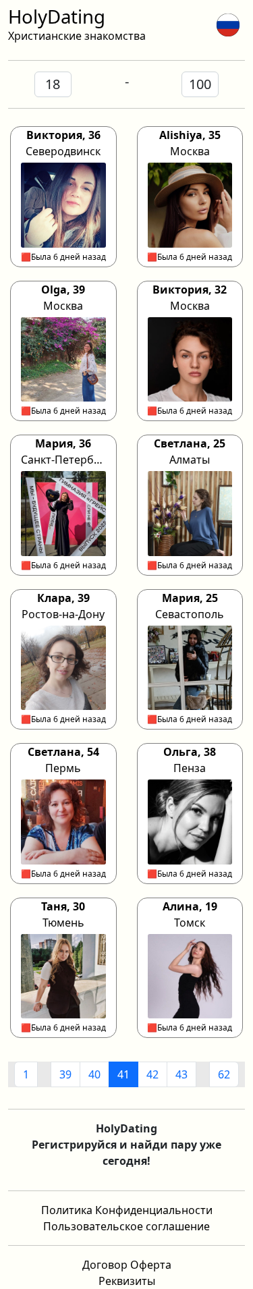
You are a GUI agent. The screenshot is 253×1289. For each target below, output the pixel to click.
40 (94, 1074)
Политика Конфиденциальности (127, 1210)
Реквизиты (127, 1280)
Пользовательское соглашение (126, 1226)
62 (224, 1074)
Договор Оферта (126, 1264)
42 (152, 1074)
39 (65, 1074)
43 (181, 1074)
